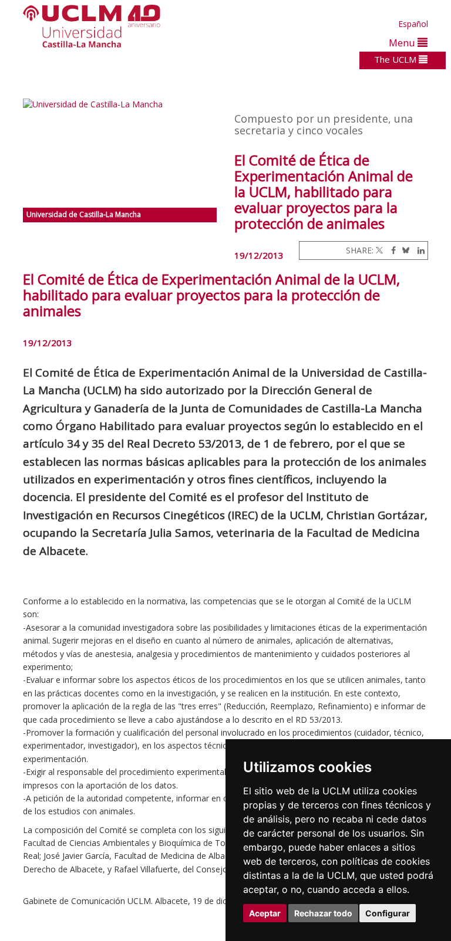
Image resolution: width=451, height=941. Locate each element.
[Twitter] (379, 250)
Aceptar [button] (265, 913)
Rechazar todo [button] (323, 913)
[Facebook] (390, 250)
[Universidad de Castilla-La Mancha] (120, 153)
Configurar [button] (387, 913)
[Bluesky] (403, 250)
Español (413, 23)
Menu (403, 42)
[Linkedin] (418, 250)
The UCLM (396, 59)
